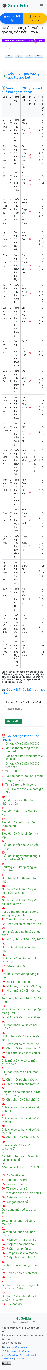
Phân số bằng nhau (19, 1197)
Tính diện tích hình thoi (21, 1273)
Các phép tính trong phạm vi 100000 (24, 757)
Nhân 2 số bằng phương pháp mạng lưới (21, 1011)
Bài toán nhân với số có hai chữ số (19, 1026)
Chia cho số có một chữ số (23, 1053)
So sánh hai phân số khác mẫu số (18, 1233)
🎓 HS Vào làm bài (35, 18)
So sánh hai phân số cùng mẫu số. (18, 1222)
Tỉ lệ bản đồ (14, 1304)
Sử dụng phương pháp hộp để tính (21, 1000)
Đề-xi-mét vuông (17, 966)
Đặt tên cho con (27, 1355)
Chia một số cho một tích (22, 1079)
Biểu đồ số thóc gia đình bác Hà (20, 813)
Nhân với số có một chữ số (23, 924)
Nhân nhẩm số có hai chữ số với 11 (20, 1038)
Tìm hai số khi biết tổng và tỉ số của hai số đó (20, 1286)
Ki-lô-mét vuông (16, 1175)
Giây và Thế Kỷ (15, 780)
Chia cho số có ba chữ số (22, 1137)
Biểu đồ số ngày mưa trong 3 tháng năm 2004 (21, 857)
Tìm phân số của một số (22, 1253)
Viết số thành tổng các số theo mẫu (22, 749)
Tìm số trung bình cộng (20, 784)
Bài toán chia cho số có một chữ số (20, 1073)
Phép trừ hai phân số (20, 1244)
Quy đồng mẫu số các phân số (19, 1211)
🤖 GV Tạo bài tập (11, 18)
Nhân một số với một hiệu (23, 990)
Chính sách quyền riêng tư (17, 1351)
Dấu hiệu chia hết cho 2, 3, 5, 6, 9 (21, 1169)
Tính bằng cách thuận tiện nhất (19, 880)
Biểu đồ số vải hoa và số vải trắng (20, 846)
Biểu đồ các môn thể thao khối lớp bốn (18, 801)
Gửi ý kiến (13, 721)
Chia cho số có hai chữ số (22, 1099)
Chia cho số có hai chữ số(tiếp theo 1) (21, 1109)
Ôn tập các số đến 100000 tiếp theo (22, 765)
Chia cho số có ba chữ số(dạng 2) (16, 1147)
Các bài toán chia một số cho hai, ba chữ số (20, 1158)
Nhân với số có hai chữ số (23, 1017)
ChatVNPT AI (7, 1358)
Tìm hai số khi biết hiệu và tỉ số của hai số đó (20, 1297)
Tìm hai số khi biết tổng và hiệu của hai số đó (19, 891)
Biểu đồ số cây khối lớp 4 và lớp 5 (20, 835)
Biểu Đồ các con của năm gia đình (24, 790)
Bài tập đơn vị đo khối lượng (24, 775)
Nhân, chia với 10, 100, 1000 (24, 939)
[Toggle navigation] (41, 5)
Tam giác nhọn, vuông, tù (23, 919)
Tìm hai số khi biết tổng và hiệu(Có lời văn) (19, 902)
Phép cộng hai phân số (21, 1239)
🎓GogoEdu (15, 5)
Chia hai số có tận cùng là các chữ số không (21, 1093)
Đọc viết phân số (17, 1184)
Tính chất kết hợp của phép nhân (19, 949)
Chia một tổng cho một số (23, 1048)
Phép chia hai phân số (20, 1257)
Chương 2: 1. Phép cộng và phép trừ (19, 868)
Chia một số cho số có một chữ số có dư (19, 1062)
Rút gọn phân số (17, 1202)
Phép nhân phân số (19, 1248)
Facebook (20, 1358)
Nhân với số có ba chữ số (22, 1044)
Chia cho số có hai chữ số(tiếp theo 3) (21, 1131)
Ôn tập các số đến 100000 (22, 743)
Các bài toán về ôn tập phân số (20, 1266)
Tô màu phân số (16, 1188)
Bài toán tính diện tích (20, 981)
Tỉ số (9, 1277)
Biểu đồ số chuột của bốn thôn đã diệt (18, 824)
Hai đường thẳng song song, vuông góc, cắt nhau (20, 913)
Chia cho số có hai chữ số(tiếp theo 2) (21, 1120)
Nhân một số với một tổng (23, 986)
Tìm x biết (12, 771)
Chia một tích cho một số (22, 1084)
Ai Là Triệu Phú (11, 1355)
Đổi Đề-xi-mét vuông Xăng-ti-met (21, 975)
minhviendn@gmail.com (15, 1347)
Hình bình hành (16, 1179)
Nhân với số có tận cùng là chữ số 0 (19, 960)
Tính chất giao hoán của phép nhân (21, 933)
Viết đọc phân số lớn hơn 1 (23, 1193)
